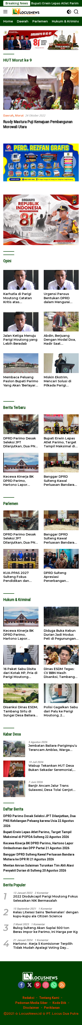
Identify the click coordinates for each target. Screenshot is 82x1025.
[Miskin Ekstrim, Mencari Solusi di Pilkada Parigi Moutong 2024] (61, 363)
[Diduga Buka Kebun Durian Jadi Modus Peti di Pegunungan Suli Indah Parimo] (61, 616)
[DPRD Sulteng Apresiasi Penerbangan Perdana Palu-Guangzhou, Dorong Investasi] (61, 559)
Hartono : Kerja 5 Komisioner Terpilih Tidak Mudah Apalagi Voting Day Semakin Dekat (43, 946)
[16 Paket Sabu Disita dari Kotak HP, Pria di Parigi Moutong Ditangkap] (20, 655)
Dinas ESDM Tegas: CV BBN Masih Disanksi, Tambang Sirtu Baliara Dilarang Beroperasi (60, 673)
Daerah (8, 115)
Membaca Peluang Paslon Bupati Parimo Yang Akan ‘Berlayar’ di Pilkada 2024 (20, 381)
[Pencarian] (76, 11)
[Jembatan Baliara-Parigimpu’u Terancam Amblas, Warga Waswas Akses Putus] (14, 749)
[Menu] (6, 11)
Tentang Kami (49, 998)
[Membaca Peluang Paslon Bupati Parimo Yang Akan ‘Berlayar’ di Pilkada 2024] (20, 363)
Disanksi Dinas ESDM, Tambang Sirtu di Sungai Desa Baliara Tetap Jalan (20, 711)
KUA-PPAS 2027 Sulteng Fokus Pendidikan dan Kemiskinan (16, 577)
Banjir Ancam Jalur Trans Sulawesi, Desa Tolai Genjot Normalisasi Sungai (50, 788)
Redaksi (28, 998)
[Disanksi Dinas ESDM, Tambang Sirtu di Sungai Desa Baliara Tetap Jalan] (20, 693)
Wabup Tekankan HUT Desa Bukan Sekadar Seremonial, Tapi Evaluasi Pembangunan (51, 768)
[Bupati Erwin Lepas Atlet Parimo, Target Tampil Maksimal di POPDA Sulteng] (61, 424)
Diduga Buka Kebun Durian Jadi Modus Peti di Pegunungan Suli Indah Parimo (60, 635)
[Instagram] (45, 985)
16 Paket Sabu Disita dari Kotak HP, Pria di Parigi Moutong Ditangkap (20, 673)
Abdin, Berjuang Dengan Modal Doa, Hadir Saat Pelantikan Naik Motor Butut (60, 340)
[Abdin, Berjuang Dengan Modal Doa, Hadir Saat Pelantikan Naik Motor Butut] (61, 321)
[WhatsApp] (53, 985)
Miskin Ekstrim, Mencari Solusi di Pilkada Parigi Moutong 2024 (57, 381)
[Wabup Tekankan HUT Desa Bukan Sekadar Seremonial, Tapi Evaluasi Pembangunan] (14, 769)
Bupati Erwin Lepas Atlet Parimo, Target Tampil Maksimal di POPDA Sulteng (60, 442)
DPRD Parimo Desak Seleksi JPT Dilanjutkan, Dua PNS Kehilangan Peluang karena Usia (20, 442)
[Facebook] (21, 985)
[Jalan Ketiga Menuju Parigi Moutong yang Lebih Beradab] (20, 321)
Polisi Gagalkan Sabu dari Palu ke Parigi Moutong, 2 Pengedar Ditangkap (61, 711)
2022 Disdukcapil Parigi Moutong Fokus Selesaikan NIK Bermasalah (45, 898)
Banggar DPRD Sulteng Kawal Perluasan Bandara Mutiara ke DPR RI (59, 481)
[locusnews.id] (26, 11)
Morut (19, 115)
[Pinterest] (37, 985)
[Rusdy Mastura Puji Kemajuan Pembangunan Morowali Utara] (41, 88)
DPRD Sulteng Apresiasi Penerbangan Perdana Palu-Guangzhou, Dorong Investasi (60, 577)
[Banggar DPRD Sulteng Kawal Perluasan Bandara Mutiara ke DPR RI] (61, 463)
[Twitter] (29, 985)
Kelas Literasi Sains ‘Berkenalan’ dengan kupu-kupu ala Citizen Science (46, 914)
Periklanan (52, 1007)
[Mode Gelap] (69, 11)
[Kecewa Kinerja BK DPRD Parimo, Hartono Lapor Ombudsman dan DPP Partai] (20, 463)
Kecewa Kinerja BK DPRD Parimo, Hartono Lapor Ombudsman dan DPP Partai (18, 481)
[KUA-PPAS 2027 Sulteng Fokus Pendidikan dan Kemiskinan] (20, 559)
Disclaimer (31, 1007)
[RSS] (61, 985)
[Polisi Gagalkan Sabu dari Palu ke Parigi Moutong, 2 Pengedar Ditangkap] (61, 693)
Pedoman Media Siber (31, 1003)
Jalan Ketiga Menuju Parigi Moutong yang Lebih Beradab (20, 340)
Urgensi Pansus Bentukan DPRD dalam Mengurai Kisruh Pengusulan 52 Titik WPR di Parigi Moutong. (61, 298)
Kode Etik (59, 1003)
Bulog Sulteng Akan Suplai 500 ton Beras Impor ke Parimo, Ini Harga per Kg (45, 930)
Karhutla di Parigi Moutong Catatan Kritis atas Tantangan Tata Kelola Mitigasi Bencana (17, 298)
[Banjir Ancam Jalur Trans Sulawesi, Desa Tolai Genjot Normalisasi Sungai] (14, 789)
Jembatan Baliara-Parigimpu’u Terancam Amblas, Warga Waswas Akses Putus (52, 748)
